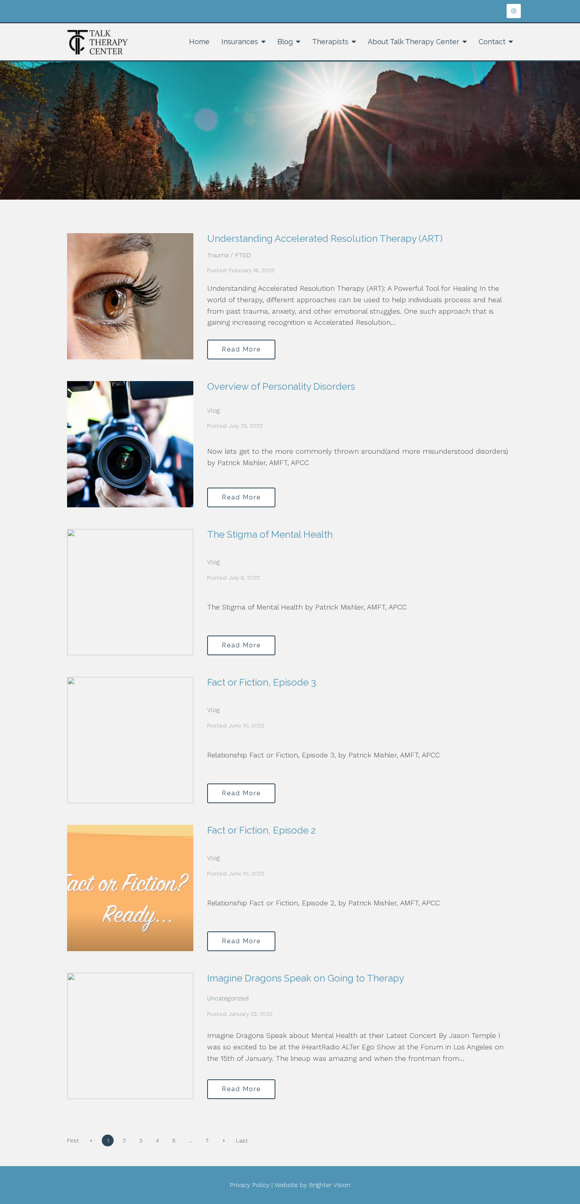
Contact (492, 41)
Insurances (239, 41)
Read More (241, 349)
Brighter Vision (329, 1185)
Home (199, 41)
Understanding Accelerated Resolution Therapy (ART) (325, 238)
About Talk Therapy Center (413, 41)
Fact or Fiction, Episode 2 (261, 830)
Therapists (330, 41)
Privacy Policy (249, 1185)
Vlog (213, 410)
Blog (285, 41)
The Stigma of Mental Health (270, 534)
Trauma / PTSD (229, 255)
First (73, 1140)
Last (242, 1140)
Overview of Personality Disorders (281, 386)
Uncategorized (228, 998)
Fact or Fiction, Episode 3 (261, 682)
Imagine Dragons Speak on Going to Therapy (305, 978)
